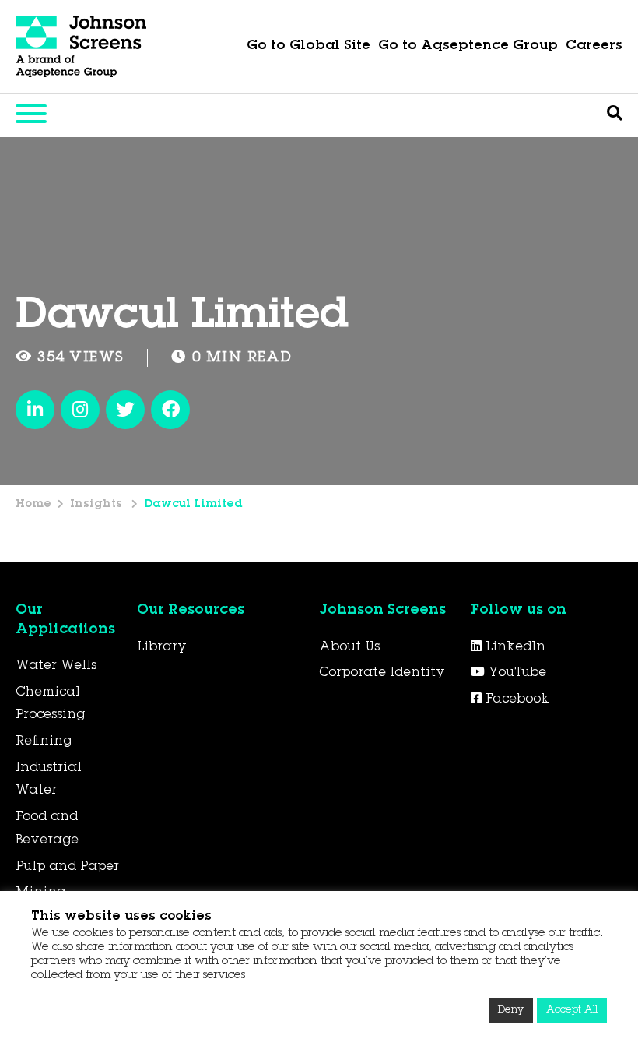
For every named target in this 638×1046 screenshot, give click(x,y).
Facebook (515, 699)
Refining (44, 741)
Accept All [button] (572, 1010)
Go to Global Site (308, 46)
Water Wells (56, 666)
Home (33, 504)
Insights (97, 504)
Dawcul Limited (193, 504)
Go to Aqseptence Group (468, 46)
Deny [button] (511, 1010)
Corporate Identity (382, 673)
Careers (594, 46)
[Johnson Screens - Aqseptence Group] (82, 47)
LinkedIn (513, 647)
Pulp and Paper (67, 867)
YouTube (515, 673)
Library (162, 647)
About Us (349, 647)
